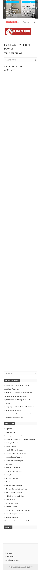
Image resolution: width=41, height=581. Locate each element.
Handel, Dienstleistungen (14, 460)
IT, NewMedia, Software (13, 471)
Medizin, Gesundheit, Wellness (16, 489)
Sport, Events (10, 499)
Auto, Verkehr (10, 432)
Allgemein (8, 429)
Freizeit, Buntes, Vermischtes (15, 453)
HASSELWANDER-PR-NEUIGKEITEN (20, 567)
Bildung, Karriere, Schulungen (15, 436)
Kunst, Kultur (9, 475)
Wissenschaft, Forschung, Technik (17, 521)
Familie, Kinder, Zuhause (29, 2)
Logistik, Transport (11, 478)
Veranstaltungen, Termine (14, 514)
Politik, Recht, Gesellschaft (14, 496)
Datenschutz (9, 557)
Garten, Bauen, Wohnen (11, 2)
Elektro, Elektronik (11, 443)
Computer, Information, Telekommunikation (20, 439)
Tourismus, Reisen (11, 503)
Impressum (9, 553)
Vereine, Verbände (11, 517)
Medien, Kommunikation (13, 485)
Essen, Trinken (10, 446)
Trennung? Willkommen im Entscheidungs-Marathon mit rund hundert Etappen (28, 11)
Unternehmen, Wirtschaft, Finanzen (17, 510)
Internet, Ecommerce (12, 468)
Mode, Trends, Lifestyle (13, 492)
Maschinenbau (10, 482)
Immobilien (9, 464)
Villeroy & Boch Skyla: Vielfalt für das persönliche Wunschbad (10, 12)
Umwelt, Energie (11, 507)
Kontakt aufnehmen (12, 560)
